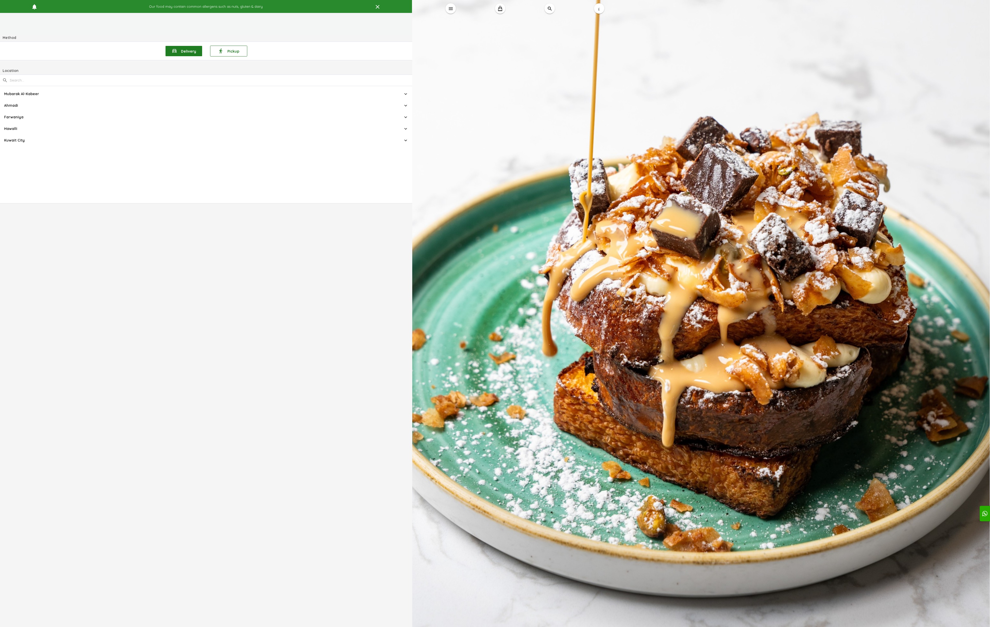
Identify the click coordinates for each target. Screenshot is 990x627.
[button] (206, 94)
